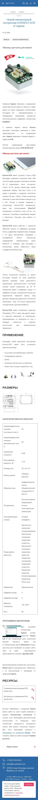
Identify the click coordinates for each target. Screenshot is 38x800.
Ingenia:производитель (20, 39)
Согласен (29, 784)
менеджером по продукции (14, 733)
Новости (6, 39)
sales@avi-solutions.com (16, 764)
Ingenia (27, 733)
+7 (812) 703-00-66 (14, 760)
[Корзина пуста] (34, 3)
